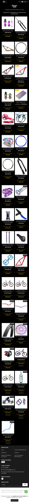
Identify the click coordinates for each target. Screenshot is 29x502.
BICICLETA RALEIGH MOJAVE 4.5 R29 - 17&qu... (8, 385)
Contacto (17, 452)
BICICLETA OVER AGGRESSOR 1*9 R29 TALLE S (21, 291)
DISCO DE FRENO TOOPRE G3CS (21, 337)
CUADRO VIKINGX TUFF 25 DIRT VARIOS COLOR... (8, 76)
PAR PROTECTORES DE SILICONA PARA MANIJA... (21, 221)
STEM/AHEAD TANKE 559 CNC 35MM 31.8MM (8, 362)
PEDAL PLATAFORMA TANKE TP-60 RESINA (7, 268)
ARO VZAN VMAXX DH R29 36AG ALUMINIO (7, 172)
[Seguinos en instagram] (2, 479)
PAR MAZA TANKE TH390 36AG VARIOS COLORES (8, 31)
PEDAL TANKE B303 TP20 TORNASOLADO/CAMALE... (21, 410)
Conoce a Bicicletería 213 (20, 449)
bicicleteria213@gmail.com (9, 469)
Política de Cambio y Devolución (6, 456)
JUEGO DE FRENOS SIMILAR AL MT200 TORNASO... (21, 124)
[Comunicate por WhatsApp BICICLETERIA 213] (26, 491)
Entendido (14, 500)
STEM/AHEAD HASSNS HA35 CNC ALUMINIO (8, 199)
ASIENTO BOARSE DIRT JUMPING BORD (21, 245)
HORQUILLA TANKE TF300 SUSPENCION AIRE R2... (21, 385)
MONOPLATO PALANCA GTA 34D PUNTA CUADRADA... (8, 126)
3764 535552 (5, 467)
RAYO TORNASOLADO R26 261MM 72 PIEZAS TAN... (21, 102)
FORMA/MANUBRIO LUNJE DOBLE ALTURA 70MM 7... (7, 309)
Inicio (2, 449)
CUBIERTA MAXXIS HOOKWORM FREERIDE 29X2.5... (8, 339)
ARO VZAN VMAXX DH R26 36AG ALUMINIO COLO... (21, 149)
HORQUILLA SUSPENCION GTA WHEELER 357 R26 (21, 33)
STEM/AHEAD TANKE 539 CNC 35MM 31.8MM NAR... (8, 149)
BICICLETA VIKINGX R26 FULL (21, 358)
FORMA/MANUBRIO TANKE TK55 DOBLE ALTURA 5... (21, 314)
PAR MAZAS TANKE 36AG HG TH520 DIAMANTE (8, 103)
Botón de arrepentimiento (14, 493)
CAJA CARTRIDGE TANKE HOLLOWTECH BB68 (8, 222)
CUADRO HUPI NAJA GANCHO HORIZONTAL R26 (21, 79)
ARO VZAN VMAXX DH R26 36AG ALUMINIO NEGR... (21, 55)
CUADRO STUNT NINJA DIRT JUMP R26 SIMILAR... (8, 56)
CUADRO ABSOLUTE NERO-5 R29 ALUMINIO (21, 268)
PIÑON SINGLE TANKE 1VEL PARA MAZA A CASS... (21, 197)
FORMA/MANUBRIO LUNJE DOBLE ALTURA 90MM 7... (7, 435)
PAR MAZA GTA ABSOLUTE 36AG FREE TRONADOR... (7, 407)
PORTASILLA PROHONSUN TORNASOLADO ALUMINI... (7, 245)
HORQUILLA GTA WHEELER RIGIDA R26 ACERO (21, 176)
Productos (3, 452)
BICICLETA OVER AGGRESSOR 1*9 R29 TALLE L (8, 291)
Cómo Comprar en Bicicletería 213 (19, 456)
